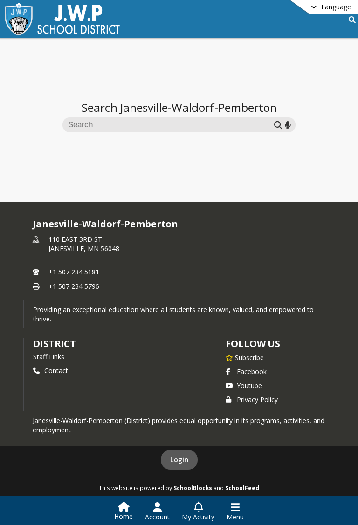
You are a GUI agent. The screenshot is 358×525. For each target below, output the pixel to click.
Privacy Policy (257, 399)
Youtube (249, 385)
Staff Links (48, 356)
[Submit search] (278, 124)
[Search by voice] (288, 124)
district (54, 343)
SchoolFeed (242, 487)
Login (179, 459)
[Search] (350, 19)
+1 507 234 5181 (73, 271)
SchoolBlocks (192, 487)
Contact (56, 370)
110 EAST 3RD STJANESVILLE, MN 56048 (83, 244)
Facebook (252, 371)
